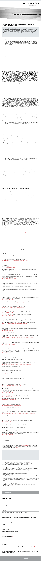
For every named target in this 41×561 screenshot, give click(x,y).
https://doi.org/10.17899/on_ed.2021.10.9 (7, 392)
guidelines (16, 447)
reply (14, 38)
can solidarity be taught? (7, 536)
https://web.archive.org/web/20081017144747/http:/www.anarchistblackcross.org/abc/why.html (15, 260)
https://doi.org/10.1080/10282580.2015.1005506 (9, 344)
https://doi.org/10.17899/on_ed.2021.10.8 (7, 299)
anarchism (6, 38)
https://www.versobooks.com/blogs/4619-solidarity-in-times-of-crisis (11, 405)
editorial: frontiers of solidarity (8, 503)
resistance (16, 38)
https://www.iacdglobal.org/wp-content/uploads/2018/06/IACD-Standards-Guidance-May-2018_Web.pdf (16, 364)
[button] (6, 492)
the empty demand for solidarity (8, 526)
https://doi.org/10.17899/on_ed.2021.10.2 (7, 294)
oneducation (37, 0)
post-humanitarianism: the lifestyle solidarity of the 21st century (15, 512)
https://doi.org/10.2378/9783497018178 (7, 396)
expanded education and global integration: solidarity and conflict (15, 507)
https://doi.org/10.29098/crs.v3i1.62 (7, 352)
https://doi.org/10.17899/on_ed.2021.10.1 (7, 330)
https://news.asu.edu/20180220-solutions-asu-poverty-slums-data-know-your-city (13, 416)
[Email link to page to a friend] (10, 492)
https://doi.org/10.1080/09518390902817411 (8, 267)
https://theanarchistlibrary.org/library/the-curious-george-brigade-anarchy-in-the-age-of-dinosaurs (15, 304)
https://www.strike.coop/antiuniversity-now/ (8, 418)
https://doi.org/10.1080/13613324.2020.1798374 (9, 278)
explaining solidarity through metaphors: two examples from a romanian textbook (18, 546)
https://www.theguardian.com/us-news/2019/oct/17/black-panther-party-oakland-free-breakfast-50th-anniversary (18, 337)
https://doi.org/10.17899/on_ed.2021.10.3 (7, 376)
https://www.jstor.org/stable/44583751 (7, 373)
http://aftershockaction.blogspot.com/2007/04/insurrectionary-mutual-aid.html (13, 307)
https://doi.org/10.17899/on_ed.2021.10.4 (7, 312)
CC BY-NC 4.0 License (13, 488)
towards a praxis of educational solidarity (10, 531)
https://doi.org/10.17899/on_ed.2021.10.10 (8, 434)
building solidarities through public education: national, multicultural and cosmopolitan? (19, 517)
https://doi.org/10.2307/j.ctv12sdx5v (7, 421)
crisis (9, 38)
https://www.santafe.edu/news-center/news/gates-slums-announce (11, 385)
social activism (21, 38)
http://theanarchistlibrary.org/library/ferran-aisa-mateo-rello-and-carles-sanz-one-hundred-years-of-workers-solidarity (18, 413)
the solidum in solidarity (7, 522)
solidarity (24, 38)
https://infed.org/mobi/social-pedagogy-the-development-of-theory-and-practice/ (13, 425)
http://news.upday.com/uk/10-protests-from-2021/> (9, 399)
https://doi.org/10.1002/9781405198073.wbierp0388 (9, 409)
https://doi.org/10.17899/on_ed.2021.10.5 (7, 315)
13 (25, 232)
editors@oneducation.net (24, 445)
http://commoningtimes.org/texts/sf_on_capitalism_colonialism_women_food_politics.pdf (14, 323)
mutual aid (11, 38)
